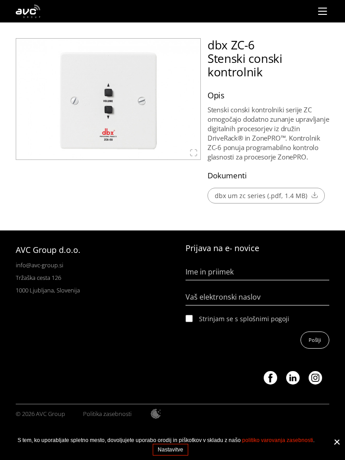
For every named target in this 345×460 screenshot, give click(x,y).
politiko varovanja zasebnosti (277, 440)
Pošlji (315, 339)
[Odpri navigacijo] (322, 11)
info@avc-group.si (39, 265)
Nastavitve (170, 450)
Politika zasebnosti (107, 414)
